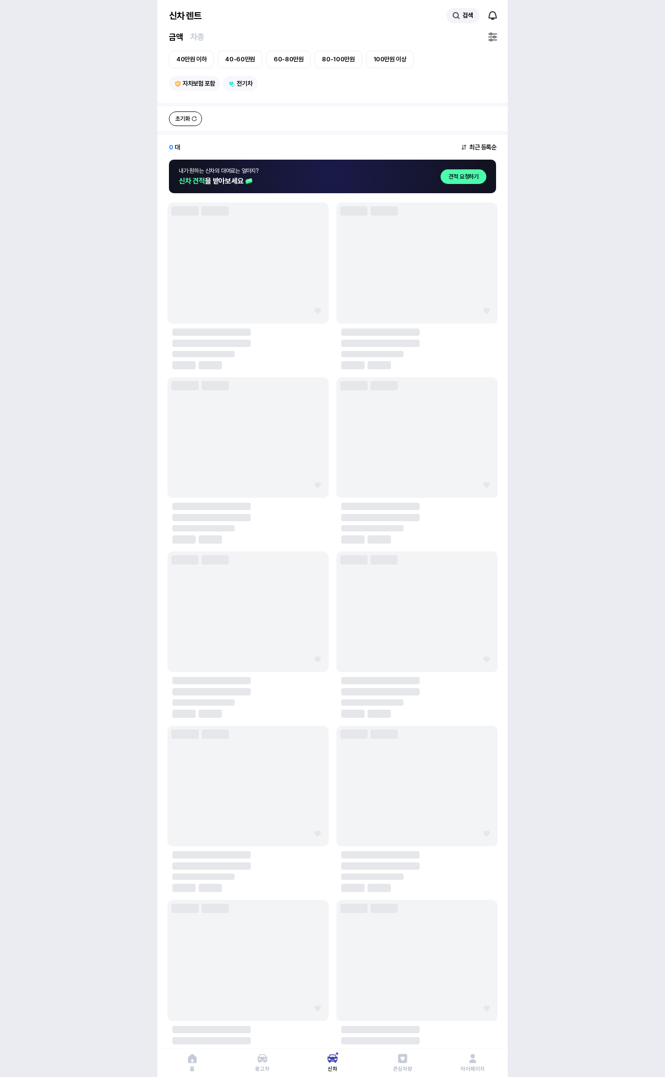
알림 (492, 15)
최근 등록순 (482, 147)
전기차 (244, 83)
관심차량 (402, 1069)
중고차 (262, 1069)
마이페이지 (472, 1069)
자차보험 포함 (199, 83)
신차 (332, 1069)
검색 (467, 15)
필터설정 (493, 37)
